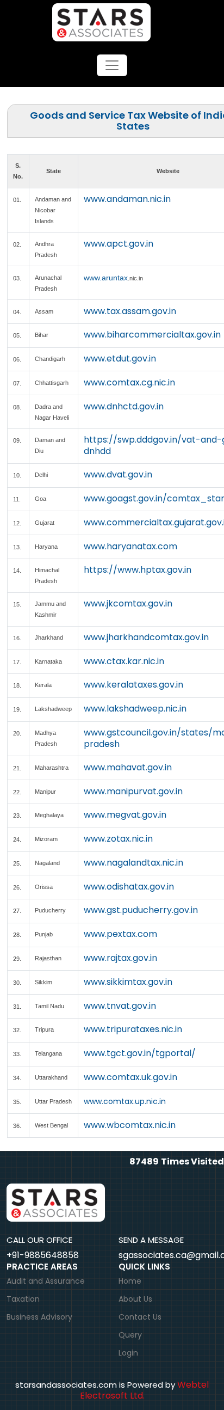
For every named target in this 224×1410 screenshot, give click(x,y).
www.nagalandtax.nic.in (133, 862)
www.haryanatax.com (130, 546)
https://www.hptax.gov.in (137, 569)
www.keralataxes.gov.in (133, 684)
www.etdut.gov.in (120, 358)
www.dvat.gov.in (118, 474)
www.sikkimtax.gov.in (128, 982)
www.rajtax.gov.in (120, 958)
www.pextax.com (120, 934)
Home (130, 1281)
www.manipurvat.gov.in (133, 791)
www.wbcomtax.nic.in (130, 1125)
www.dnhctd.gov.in (124, 406)
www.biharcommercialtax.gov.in (152, 334)
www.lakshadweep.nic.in (135, 708)
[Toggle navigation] (112, 65)
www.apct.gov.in (118, 243)
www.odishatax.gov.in (129, 886)
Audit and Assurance (46, 1281)
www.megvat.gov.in (125, 814)
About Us (135, 1298)
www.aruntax (106, 277)
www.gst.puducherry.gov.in (141, 910)
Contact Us (140, 1316)
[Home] (112, 21)
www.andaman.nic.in (127, 199)
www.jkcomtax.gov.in (128, 603)
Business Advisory (39, 1316)
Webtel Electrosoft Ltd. (144, 1390)
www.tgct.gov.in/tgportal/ (140, 1053)
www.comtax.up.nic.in (125, 1101)
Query (130, 1334)
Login (128, 1352)
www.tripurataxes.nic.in (133, 1029)
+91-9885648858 (43, 1255)
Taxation (23, 1298)
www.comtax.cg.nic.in (129, 382)
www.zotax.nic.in (118, 838)
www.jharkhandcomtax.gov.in (146, 637)
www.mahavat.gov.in (128, 767)
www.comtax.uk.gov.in (130, 1077)
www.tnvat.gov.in (120, 1006)
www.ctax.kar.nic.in (124, 661)
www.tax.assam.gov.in (130, 311)
